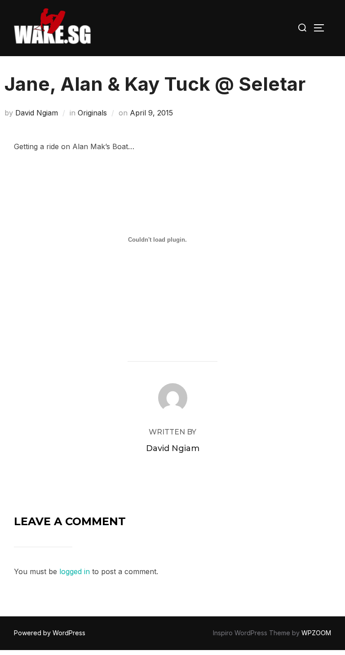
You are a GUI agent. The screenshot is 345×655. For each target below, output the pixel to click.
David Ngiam (36, 112)
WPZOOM (316, 633)
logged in (74, 571)
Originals (92, 112)
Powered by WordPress (49, 633)
